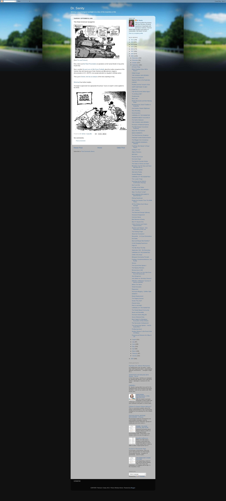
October (134, 62)
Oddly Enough (136, 73)
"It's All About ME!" (137, 94)
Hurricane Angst (136, 159)
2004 (132, 358)
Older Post (121, 148)
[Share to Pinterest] (105, 134)
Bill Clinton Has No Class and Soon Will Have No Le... (141, 166)
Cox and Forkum (82, 60)
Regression (135, 289)
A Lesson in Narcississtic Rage (137, 448)
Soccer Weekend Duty (138, 317)
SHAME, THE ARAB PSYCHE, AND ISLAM (142, 427)
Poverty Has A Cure (137, 156)
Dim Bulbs (135, 238)
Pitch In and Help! (137, 305)
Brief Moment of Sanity (138, 219)
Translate (142, 476)
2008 (132, 49)
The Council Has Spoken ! (139, 265)
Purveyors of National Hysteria (140, 124)
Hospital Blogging (137, 174)
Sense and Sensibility (138, 312)
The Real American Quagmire (140, 135)
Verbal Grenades (136, 287)
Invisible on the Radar (138, 187)
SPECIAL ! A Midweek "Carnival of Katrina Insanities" (141, 281)
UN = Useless (135, 210)
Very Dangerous (136, 276)
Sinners (134, 263)
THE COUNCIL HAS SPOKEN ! (140, 75)
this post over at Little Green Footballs (93, 69)
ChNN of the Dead (137, 254)
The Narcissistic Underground (140, 323)
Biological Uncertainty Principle (140, 257)
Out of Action (135, 208)
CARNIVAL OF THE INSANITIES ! (141, 176)
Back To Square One (138, 221)
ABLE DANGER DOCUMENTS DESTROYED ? (140, 195)
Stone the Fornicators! (138, 234)
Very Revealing (136, 110)
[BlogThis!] (100, 134)
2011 (132, 42)
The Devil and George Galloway (141, 212)
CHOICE (134, 82)
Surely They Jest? (137, 300)
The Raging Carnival (137, 298)
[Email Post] (95, 133)
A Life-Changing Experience (139, 243)
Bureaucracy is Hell (137, 270)
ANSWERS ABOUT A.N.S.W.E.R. (141, 117)
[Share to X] (102, 134)
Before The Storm (137, 284)
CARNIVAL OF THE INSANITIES (141, 115)
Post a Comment (80, 140)
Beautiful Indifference (142, 438)
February (135, 353)
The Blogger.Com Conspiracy (140, 140)
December (135, 58)
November (135, 60)
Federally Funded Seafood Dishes (141, 137)
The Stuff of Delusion (138, 120)
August (134, 339)
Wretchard (77, 82)
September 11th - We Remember (141, 250)
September (135, 65)
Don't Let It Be (136, 185)
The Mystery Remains (138, 267)
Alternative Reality (137, 172)
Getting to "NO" (136, 149)
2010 (132, 44)
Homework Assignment (138, 215)
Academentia (135, 96)
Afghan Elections (136, 152)
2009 (132, 46)
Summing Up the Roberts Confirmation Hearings (139, 182)
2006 (132, 53)
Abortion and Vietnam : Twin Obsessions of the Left (140, 228)
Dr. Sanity (77, 8)
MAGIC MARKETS (137, 133)
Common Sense (136, 217)
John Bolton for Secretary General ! (142, 278)
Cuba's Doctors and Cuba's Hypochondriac (139, 224)
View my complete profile (136, 33)
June (133, 344)
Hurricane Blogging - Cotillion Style (141, 291)
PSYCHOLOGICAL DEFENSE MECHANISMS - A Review (137, 416)
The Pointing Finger (137, 231)
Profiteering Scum (137, 329)
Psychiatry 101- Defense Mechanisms (139, 365)
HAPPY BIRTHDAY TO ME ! (139, 87)
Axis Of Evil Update (137, 169)
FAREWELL (132, 385)
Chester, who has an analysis (89, 76)
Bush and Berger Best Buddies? (141, 241)
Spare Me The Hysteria (138, 130)
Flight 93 (134, 245)
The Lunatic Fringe (137, 179)
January (134, 355)
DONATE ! (135, 293)
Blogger (133, 487)
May (133, 346)
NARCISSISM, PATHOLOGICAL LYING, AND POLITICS (143, 396)
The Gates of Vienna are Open (140, 163)
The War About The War (138, 247)
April (133, 348)
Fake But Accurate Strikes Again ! (141, 91)
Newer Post (78, 148)
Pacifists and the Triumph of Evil (141, 84)
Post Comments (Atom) (87, 151)
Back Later (135, 98)
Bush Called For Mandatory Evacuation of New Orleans (140, 320)
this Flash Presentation (90, 64)
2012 (132, 39)
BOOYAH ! (135, 154)
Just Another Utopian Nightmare (141, 108)
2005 (132, 56)
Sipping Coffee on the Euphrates (141, 80)
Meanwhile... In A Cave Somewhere (142, 236)
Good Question (136, 113)
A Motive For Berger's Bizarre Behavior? (140, 406)
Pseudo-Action (136, 303)
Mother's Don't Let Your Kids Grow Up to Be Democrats (141, 273)
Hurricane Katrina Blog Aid (139, 314)
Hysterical (134, 89)
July (133, 342)
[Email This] (99, 134)
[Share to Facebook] (104, 134)
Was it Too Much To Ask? (139, 192)
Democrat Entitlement (138, 77)
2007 (132, 51)
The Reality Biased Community (140, 310)
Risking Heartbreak (137, 198)
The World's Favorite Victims (140, 161)
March (134, 351)
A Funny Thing (136, 67)
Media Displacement (137, 296)
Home (99, 148)
